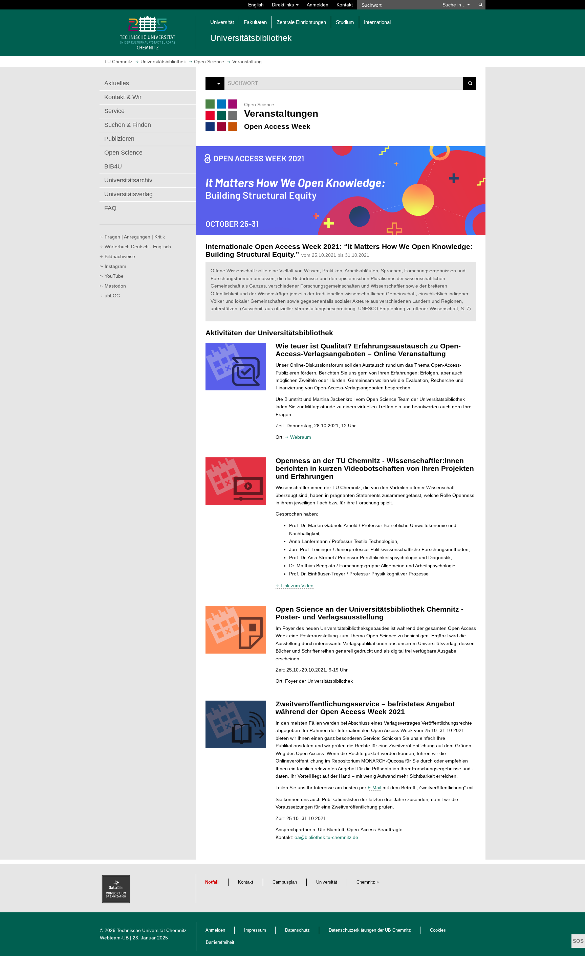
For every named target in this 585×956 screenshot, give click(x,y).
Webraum (300, 437)
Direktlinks (283, 4)
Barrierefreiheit (220, 942)
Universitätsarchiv (128, 180)
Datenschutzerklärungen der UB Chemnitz (370, 930)
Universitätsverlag (128, 194)
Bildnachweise (120, 256)
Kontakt (345, 4)
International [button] (377, 22)
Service (114, 111)
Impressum (255, 930)
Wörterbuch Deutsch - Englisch (138, 246)
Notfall (212, 882)
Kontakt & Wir (123, 97)
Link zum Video (297, 585)
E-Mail (374, 787)
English (256, 4)
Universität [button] (222, 22)
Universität (326, 882)
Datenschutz (297, 930)
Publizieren (119, 138)
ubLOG (112, 295)
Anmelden (317, 4)
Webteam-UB (114, 937)
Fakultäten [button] (255, 22)
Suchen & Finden (127, 124)
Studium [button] (345, 22)
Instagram (115, 266)
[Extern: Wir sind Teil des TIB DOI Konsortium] (117, 891)
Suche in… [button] (454, 4)
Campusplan (285, 882)
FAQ (110, 208)
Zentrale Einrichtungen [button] (301, 22)
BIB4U (113, 166)
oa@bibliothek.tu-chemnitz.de (326, 837)
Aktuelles (116, 83)
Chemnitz (365, 882)
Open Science (123, 152)
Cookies (438, 930)
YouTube (114, 276)
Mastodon (115, 286)
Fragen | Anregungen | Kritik (135, 237)
